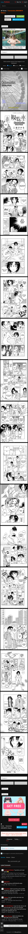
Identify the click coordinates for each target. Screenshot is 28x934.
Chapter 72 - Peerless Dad (8, 912)
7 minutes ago (8, 902)
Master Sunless (8, 916)
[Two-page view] (2, 923)
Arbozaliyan (7, 889)
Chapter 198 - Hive (6, 885)
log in (6, 848)
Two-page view (10, 16)
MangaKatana (18, 932)
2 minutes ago (9, 877)
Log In (25, 2)
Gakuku (6, 897)
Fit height (25, 68)
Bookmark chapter (18, 19)
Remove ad (4, 26)
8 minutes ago (17, 912)
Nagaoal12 (6, 881)
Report (8, 19)
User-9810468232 (8, 906)
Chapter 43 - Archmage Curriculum (10, 893)
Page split (20, 16)
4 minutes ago (21, 893)
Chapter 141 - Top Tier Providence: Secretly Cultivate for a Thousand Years (12, 919)
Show (7, 840)
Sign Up (18, 2)
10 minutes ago (20, 920)
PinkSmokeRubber (9, 870)
